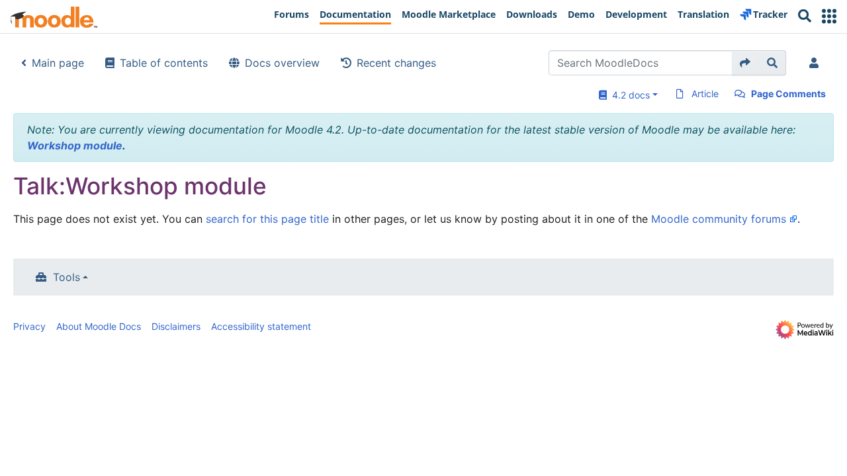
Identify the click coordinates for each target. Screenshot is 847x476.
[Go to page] (745, 62)
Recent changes (396, 62)
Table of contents (164, 62)
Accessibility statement (261, 326)
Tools (66, 277)
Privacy (29, 326)
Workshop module (74, 145)
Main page (58, 62)
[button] (829, 16)
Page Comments (788, 93)
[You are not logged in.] (816, 63)
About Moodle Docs (98, 326)
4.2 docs (628, 94)
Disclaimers (176, 326)
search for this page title (267, 218)
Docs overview (282, 62)
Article (705, 93)
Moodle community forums (718, 218)
